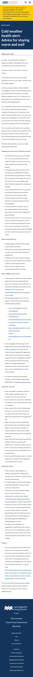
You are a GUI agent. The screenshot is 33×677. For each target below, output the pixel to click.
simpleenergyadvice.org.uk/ (22, 382)
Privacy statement (16, 653)
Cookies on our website (16, 663)
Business (16, 626)
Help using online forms (16, 670)
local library (13, 349)
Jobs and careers (16, 643)
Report (16, 640)
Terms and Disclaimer (16, 667)
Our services (16, 618)
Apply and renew (17, 633)
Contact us (16, 649)
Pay (16, 636)
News (8, 25)
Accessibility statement (16, 656)
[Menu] (30, 2)
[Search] (25, 2)
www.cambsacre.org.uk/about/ (17, 314)
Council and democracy (16, 622)
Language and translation (16, 660)
